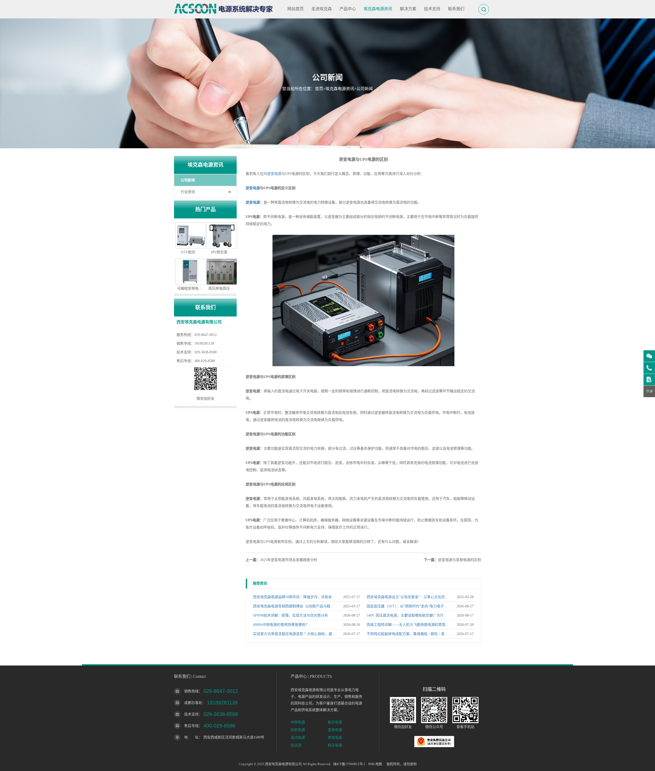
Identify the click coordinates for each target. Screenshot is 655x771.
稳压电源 (335, 745)
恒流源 (296, 745)
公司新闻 (364, 89)
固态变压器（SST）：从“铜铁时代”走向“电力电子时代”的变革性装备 (408, 606)
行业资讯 (188, 192)
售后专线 (191, 726)
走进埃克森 (321, 9)
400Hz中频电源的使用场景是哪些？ (281, 625)
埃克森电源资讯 (378, 9)
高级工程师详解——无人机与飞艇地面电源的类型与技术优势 (408, 625)
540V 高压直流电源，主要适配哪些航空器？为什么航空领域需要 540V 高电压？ (408, 615)
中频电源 (298, 722)
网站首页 (295, 9)
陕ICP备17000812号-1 (349, 764)
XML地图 (375, 764)
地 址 (191, 737)
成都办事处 (193, 703)
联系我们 (456, 9)
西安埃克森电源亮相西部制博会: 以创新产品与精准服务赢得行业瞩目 (294, 606)
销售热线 (191, 691)
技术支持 (432, 9)
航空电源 (335, 722)
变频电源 (335, 730)
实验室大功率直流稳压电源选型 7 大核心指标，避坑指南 (294, 634)
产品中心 (348, 9)
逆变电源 (274, 174)
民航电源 (298, 730)
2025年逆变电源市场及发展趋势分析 (288, 560)
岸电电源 (335, 738)
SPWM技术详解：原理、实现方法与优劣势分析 (290, 615)
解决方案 (408, 9)
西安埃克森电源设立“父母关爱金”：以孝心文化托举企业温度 (408, 597)
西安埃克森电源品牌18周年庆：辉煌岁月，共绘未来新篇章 (294, 597)
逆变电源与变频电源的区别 (459, 560)
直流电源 (298, 738)
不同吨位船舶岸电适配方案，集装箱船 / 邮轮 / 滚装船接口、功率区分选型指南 (408, 634)
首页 (319, 89)
